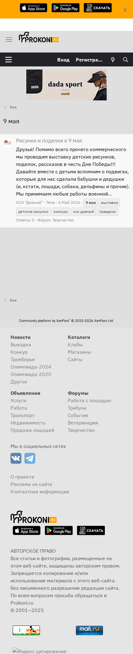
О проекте (22, 477)
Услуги (18, 400)
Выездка (21, 344)
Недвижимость (28, 423)
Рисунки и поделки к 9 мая (49, 140)
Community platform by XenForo (66, 321)
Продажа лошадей (32, 430)
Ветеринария (83, 423)
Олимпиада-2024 (31, 367)
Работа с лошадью (89, 400)
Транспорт (23, 415)
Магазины (79, 352)
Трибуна (77, 408)
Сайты (75, 359)
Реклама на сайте (31, 484)
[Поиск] (125, 59)
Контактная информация (40, 491)
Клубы (75, 344)
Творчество (63, 220)
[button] (8, 59)
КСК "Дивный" (29, 202)
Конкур (19, 352)
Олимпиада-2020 (31, 374)
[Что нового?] (113, 59)
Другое (19, 381)
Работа (19, 408)
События (78, 415)
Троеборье (23, 359)
